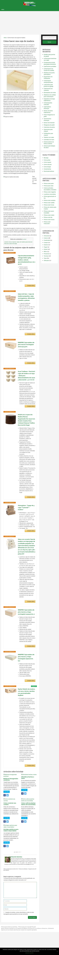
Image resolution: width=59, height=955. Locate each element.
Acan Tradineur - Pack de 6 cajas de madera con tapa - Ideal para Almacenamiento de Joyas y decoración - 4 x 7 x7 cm (26, 376)
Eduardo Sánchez (16, 857)
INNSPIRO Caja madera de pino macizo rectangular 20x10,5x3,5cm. (26, 344)
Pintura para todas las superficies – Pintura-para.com (14, 926)
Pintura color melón (49, 215)
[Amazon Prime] (33, 283)
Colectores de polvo (49, 127)
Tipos (45, 258)
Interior (45, 249)
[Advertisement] (29, 21)
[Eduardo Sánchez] (7, 862)
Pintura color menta (49, 219)
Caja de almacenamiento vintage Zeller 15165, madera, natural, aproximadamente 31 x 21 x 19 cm (26, 260)
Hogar (45, 247)
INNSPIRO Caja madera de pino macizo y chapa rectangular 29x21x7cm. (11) (26, 658)
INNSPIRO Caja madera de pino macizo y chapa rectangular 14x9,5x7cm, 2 (26, 612)
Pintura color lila (48, 217)
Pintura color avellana (49, 200)
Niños (45, 251)
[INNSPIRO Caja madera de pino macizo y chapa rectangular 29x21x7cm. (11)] (10, 658)
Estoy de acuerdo (29, 952)
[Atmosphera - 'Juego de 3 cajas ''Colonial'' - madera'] (10, 510)
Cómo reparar (47, 162)
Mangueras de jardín (49, 125)
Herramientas (47, 169)
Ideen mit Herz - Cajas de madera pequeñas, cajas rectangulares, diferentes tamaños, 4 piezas (26, 297)
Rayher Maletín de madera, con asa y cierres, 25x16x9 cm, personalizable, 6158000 (26, 692)
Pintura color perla (49, 183)
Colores (46, 238)
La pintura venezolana (50, 194)
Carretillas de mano (49, 139)
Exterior (46, 244)
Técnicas (46, 256)
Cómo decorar (48, 164)
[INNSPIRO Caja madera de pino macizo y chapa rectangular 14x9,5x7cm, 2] (10, 613)
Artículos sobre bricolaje (10, 243)
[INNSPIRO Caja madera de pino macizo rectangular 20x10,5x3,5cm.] (10, 346)
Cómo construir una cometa (9, 803)
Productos (46, 253)
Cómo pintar (47, 160)
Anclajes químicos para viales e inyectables (10, 830)
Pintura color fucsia (49, 205)
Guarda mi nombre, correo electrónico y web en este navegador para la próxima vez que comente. (18, 913)
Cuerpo (46, 242)
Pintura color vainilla (49, 202)
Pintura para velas (48, 185)
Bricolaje (46, 157)
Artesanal (46, 236)
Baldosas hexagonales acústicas (10, 779)
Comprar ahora (30, 285)
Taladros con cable (49, 137)
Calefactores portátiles (50, 66)
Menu (2, 9)
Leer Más (6, 791)
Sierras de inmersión (49, 122)
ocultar (24, 239)
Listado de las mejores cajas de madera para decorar (18, 242)
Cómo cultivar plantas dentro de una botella (28, 803)
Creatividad (47, 240)
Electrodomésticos (49, 171)
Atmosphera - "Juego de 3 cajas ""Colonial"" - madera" (26, 507)
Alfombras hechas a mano (27, 777)
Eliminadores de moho (50, 92)
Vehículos (46, 260)
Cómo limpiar (47, 166)
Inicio (4, 37)
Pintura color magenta (50, 192)
